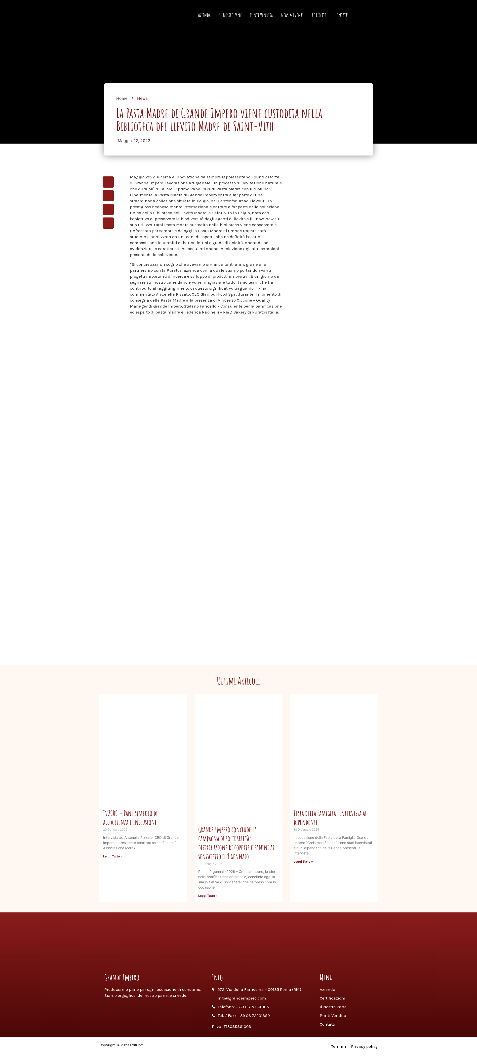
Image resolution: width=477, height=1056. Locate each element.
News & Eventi (292, 15)
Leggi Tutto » (112, 856)
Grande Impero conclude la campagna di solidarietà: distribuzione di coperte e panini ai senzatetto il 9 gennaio (236, 843)
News (142, 98)
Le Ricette (319, 15)
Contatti (342, 15)
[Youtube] (245, 960)
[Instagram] (232, 960)
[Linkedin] (257, 960)
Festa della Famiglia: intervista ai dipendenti (330, 817)
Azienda (204, 15)
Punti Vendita (261, 15)
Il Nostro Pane (230, 15)
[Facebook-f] (219, 960)
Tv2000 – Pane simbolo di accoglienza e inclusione (130, 817)
